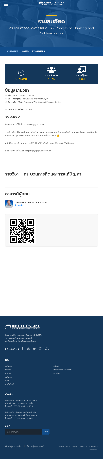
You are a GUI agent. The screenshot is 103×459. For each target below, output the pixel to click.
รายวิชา (25, 51)
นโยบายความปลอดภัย (62, 369)
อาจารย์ (8, 373)
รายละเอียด (12, 51)
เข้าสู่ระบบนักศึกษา (15, 446)
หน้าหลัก (8, 366)
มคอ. (7, 380)
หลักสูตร (8, 377)
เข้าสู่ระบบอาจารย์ (37, 446)
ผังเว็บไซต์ (9, 384)
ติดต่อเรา (57, 373)
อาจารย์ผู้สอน (38, 51)
